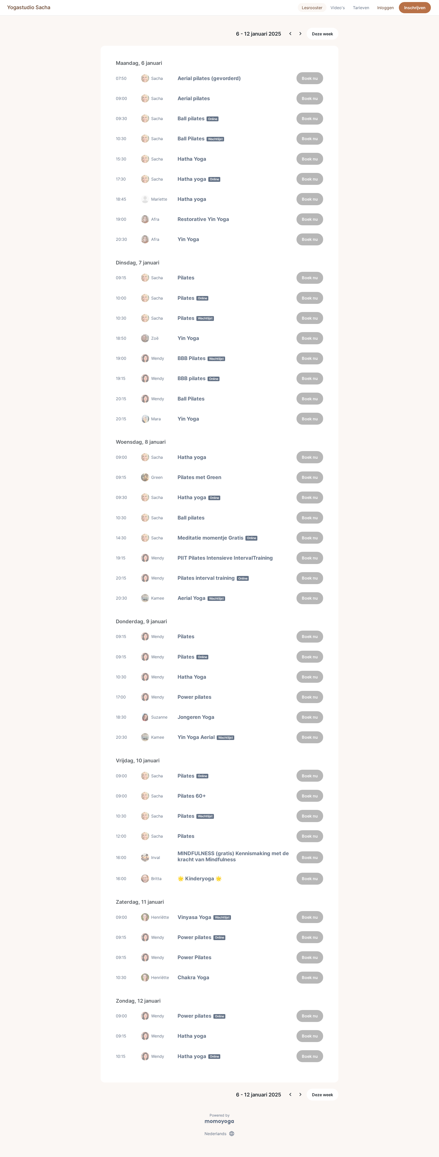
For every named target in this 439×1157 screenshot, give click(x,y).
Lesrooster (312, 7)
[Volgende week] (300, 34)
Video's (338, 7)
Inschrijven (415, 7)
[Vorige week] (290, 34)
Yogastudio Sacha (28, 7)
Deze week (322, 33)
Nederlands (220, 1134)
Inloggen (385, 7)
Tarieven (361, 7)
